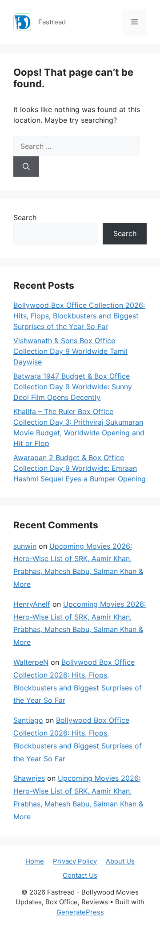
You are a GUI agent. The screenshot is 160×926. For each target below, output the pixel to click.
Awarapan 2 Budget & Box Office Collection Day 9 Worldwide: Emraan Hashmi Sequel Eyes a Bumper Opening (79, 468)
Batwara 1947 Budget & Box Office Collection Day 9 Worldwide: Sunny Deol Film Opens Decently (72, 387)
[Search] (26, 166)
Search (24, 217)
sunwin (24, 546)
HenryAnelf (31, 604)
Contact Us (80, 875)
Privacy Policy (75, 861)
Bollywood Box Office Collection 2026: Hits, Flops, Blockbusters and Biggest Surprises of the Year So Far (79, 316)
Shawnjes (29, 778)
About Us (120, 861)
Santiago (28, 720)
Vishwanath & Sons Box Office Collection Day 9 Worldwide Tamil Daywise (70, 351)
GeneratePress (80, 912)
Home (34, 861)
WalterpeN (30, 662)
